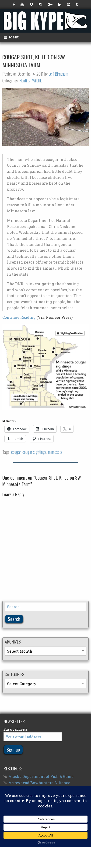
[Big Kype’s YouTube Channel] (22, 4)
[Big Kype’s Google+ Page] (50, 4)
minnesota (55, 452)
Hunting (25, 81)
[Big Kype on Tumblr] (77, 4)
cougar (16, 452)
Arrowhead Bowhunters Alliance (39, 782)
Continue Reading (19, 317)
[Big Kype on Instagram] (40, 4)
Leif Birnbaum (58, 74)
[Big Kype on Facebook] (14, 4)
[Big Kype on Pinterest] (69, 4)
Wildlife (37, 81)
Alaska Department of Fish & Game (41, 776)
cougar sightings (34, 452)
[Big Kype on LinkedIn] (60, 4)
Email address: (16, 729)
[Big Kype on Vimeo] (31, 4)
